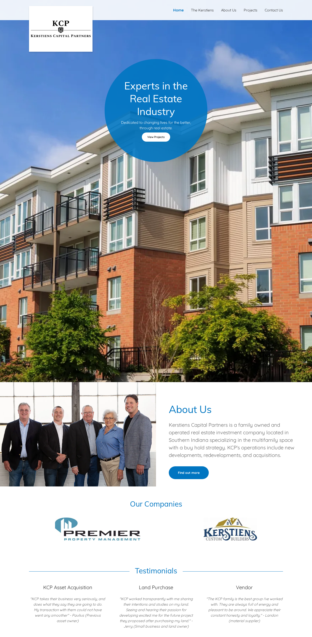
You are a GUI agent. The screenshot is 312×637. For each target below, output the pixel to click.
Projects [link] (250, 10)
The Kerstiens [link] (202, 10)
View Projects (156, 137)
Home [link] (178, 10)
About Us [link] (228, 10)
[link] (61, 8)
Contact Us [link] (274, 10)
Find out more (189, 473)
